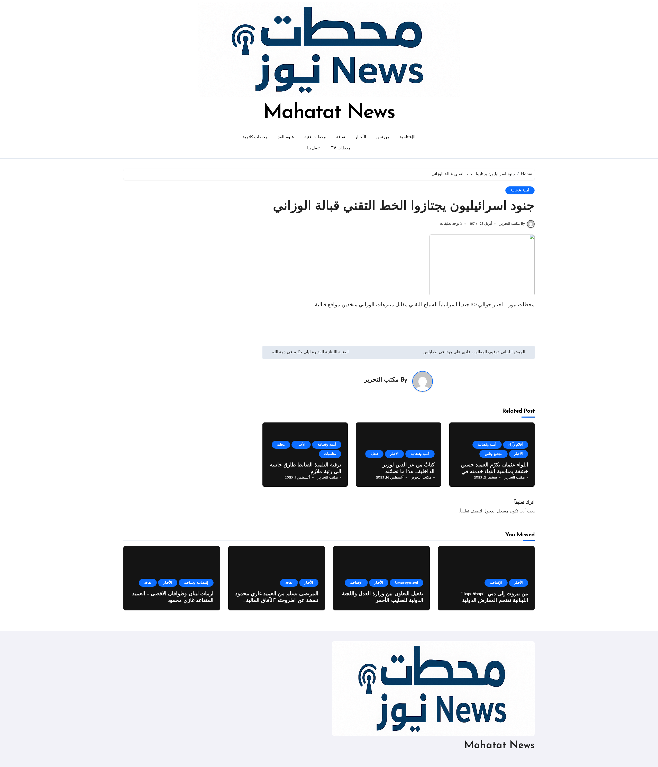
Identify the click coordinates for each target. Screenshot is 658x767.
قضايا (374, 454)
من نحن (383, 137)
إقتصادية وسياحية (196, 582)
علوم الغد (286, 137)
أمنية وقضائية (520, 190)
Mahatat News (329, 113)
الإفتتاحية (407, 137)
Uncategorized (406, 582)
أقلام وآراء (515, 444)
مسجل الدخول (495, 511)
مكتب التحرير (381, 380)
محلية (281, 444)
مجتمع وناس (493, 454)
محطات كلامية (255, 137)
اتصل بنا (314, 148)
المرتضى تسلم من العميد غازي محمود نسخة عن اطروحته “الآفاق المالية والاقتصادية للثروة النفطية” (276, 600)
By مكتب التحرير (512, 224)
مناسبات (330, 454)
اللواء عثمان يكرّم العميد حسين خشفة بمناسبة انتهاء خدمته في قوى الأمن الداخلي (494, 472)
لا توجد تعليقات (451, 224)
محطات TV (341, 148)
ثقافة (340, 137)
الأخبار (360, 137)
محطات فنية (315, 137)
